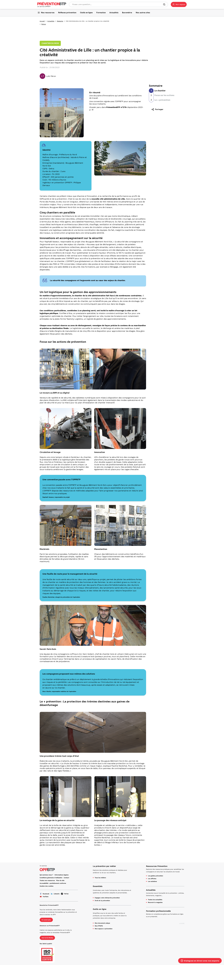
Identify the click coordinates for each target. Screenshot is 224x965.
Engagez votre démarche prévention (107, 898)
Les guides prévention (155, 876)
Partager (159, 109)
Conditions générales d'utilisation (51, 877)
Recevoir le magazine (155, 902)
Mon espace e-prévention (103, 929)
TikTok (66, 894)
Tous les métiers (100, 877)
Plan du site (60, 880)
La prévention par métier (104, 866)
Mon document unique (102, 923)
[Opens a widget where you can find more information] (200, 961)
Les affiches (152, 878)
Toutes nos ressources (47, 880)
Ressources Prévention (156, 866)
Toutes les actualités (155, 899)
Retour (43, 24)
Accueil (42, 21)
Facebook (46, 894)
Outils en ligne (99, 909)
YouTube (45, 896)
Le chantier (160, 90)
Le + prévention (162, 99)
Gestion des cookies (46, 886)
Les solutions (152, 881)
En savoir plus (46, 920)
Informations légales (61, 875)
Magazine (60, 21)
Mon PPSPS (99, 926)
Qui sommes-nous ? (46, 875)
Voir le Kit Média (47, 938)
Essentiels (97, 886)
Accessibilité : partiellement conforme (53, 883)
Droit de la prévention (102, 900)
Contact (66, 877)
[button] (179, 4)
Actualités (50, 21)
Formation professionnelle (158, 911)
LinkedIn (57, 894)
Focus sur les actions (164, 95)
